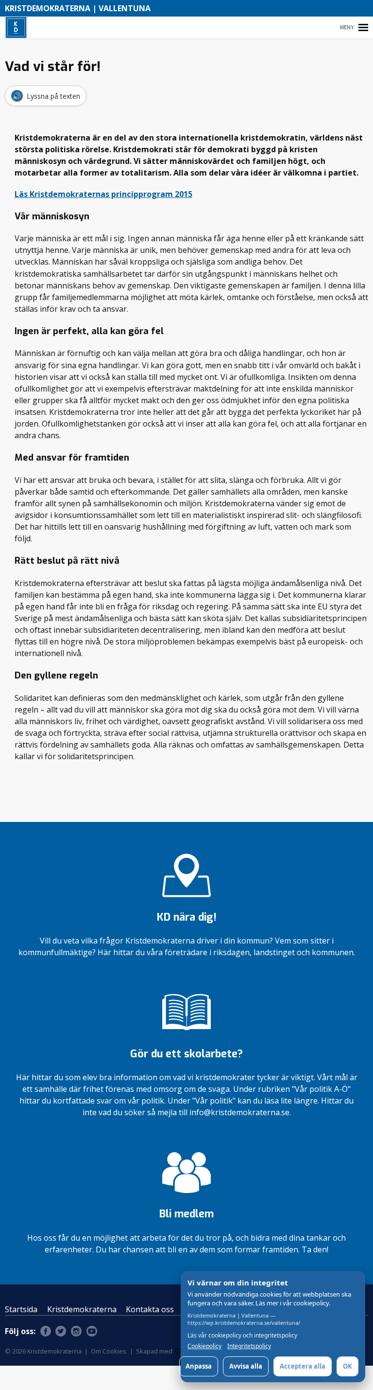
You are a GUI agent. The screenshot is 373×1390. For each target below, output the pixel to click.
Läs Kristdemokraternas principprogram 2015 (103, 194)
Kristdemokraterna (82, 1309)
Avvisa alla (245, 1366)
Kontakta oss (150, 1309)
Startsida (21, 1309)
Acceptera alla (302, 1366)
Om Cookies (108, 1351)
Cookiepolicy (204, 1346)
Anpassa (199, 1366)
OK (347, 1366)
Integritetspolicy (249, 1346)
